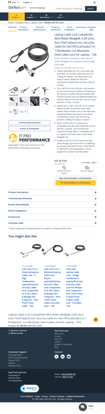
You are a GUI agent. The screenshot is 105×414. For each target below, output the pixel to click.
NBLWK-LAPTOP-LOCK (54, 22)
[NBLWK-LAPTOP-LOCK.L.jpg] (35, 90)
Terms (37, 396)
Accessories (81, 27)
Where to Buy (17, 333)
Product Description (23, 28)
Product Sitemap (57, 396)
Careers (57, 341)
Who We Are (45, 17)
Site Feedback (27, 396)
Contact (57, 336)
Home (10, 22)
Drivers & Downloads (55, 28)
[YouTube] (69, 357)
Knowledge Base (15, 355)
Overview (12, 27)
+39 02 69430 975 (68, 374)
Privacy (45, 396)
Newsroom (59, 333)
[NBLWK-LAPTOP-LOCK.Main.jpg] (13, 90)
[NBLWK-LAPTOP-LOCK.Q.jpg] (35, 101)
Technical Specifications (39, 28)
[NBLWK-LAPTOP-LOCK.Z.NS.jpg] (45, 101)
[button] (29, 388)
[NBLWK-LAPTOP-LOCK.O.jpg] (13, 101)
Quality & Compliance (63, 344)
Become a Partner (19, 330)
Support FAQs (14, 360)
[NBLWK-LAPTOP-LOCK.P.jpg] (24, 101)
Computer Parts (22, 22)
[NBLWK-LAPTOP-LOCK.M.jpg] (45, 90)
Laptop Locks (36, 22)
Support (30, 17)
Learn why (13, 145)
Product (15, 17)
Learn (59, 17)
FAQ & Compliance (69, 28)
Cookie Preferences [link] (75, 396)
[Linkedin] (63, 357)
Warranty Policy (14, 365)
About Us (58, 339)
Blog (56, 347)
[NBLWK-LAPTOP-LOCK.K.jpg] (24, 90)
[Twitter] (56, 357)
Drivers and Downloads (18, 357)
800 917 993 (68, 377)
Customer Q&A (91, 28)
